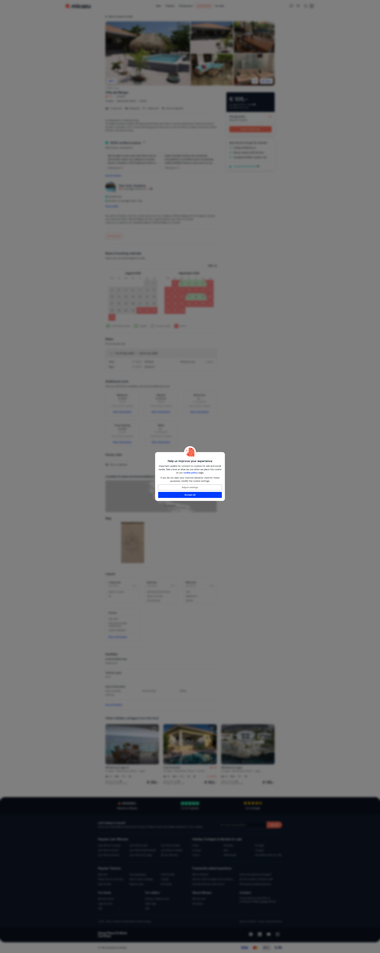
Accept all (190, 494)
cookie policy (190, 472)
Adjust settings (190, 487)
